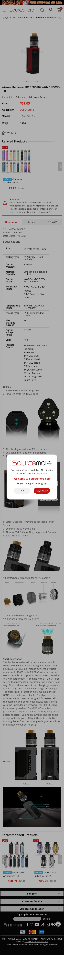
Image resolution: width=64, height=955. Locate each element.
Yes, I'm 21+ (41, 490)
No (22, 490)
